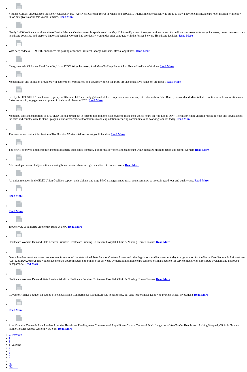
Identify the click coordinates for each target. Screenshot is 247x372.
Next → (13, 367)
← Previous (15, 334)
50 (10, 364)
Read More (67, 16)
